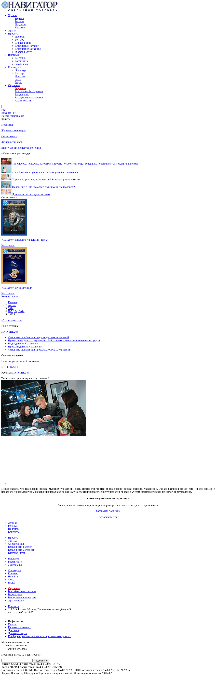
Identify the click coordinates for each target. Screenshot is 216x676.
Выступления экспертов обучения (21, 147)
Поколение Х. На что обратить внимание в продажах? (43, 186)
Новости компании (16, 645)
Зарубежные (22, 64)
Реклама (19, 21)
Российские (21, 61)
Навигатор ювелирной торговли (20, 361)
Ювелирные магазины (28, 48)
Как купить (8, 245)
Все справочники (11, 296)
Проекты (13, 33)
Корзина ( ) (8, 112)
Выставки (14, 54)
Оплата (12, 624)
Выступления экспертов (29, 97)
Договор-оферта (17, 633)
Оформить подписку (108, 510)
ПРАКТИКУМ (9, 331)
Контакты (20, 27)
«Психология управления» (16, 287)
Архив (12, 30)
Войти (5, 115)
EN (3, 109)
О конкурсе (14, 67)
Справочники (23, 42)
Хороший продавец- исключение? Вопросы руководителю (46, 179)
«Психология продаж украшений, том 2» (24, 239)
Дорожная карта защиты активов (31, 194)
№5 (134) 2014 (9, 366)
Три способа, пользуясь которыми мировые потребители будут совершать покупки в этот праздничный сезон (75, 163)
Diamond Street (23, 51)
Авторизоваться (108, 517)
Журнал (12, 15)
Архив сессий (23, 100)
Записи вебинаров (11, 142)
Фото (18, 79)
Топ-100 (19, 39)
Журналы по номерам (13, 130)
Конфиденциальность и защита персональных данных (39, 636)
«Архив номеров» (11, 320)
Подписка (20, 24)
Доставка (13, 630)
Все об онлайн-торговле (29, 91)
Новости (20, 76)
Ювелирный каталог (27, 45)
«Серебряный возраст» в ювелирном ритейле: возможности (46, 172)
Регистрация (16, 115)
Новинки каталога (16, 648)
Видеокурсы (22, 94)
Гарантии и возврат (19, 627)
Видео (18, 82)
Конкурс (20, 73)
